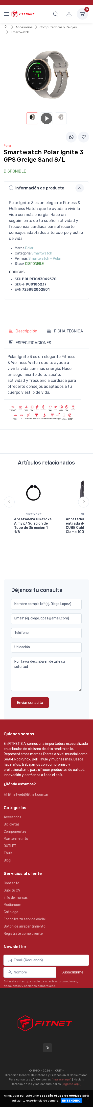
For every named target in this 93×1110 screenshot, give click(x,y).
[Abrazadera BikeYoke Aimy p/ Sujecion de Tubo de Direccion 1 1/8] (33, 492)
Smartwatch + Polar (44, 258)
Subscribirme (72, 972)
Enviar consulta (30, 702)
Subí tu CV (12, 890)
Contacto (11, 883)
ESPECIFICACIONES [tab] (33, 342)
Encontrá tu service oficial (25, 919)
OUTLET (10, 846)
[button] (55, 14)
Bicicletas (12, 824)
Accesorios (24, 27)
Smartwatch (20, 32)
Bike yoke (33, 514)
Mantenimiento (16, 839)
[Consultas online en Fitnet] (47, 1047)
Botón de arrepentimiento (25, 926)
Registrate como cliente (23, 933)
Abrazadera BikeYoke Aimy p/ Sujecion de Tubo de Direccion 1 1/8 (32, 525)
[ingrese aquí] (61, 1079)
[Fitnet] (23, 14)
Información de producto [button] (39, 188)
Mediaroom (12, 905)
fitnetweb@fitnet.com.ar (27, 794)
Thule (8, 853)
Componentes (15, 831)
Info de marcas (16, 897)
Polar (29, 248)
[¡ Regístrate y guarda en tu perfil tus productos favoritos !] (83, 137)
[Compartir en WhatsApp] (71, 137)
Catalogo (11, 912)
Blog (7, 860)
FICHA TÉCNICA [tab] (68, 331)
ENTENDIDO (71, 1100)
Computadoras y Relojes (58, 27)
